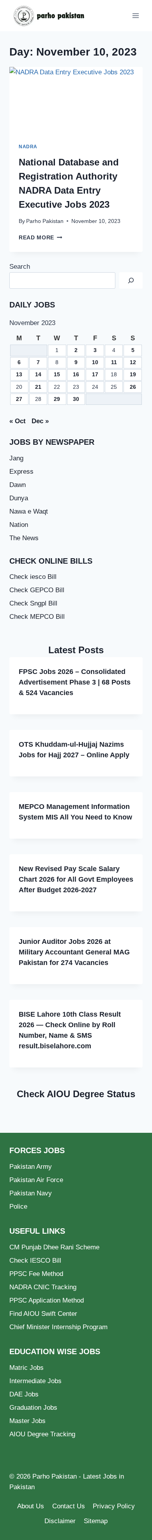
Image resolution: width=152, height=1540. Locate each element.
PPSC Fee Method (36, 1274)
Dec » (40, 421)
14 (38, 374)
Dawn (17, 485)
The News (24, 538)
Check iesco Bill (33, 576)
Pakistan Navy (30, 1193)
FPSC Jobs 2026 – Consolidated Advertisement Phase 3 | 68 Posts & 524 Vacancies (75, 682)
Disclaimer (60, 1521)
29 (57, 399)
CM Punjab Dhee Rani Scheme (54, 1247)
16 (76, 374)
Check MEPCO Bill (37, 616)
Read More (40, 238)
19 (133, 374)
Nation (18, 524)
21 (38, 387)
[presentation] (76, 100)
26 (133, 387)
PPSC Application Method (46, 1300)
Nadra (28, 146)
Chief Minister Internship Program (58, 1327)
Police (18, 1206)
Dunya (18, 498)
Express (21, 471)
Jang (16, 458)
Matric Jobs (26, 1367)
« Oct (17, 421)
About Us (30, 1506)
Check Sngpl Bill (33, 603)
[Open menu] (135, 15)
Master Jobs (27, 1421)
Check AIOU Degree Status (76, 1094)
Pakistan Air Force (36, 1180)
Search (19, 266)
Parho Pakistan (45, 221)
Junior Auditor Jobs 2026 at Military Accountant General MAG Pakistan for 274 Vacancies (74, 952)
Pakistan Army (30, 1166)
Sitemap (96, 1521)
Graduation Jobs (33, 1407)
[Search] (131, 280)
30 (76, 399)
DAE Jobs (24, 1394)
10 (95, 362)
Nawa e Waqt (28, 511)
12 (133, 362)
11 (114, 362)
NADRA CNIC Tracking (42, 1287)
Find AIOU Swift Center (43, 1313)
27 (19, 399)
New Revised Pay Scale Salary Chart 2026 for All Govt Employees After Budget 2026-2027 (76, 879)
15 (57, 374)
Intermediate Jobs (35, 1381)
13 (19, 374)
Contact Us (68, 1506)
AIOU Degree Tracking (42, 1434)
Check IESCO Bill (35, 1260)
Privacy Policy (114, 1506)
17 (95, 374)
